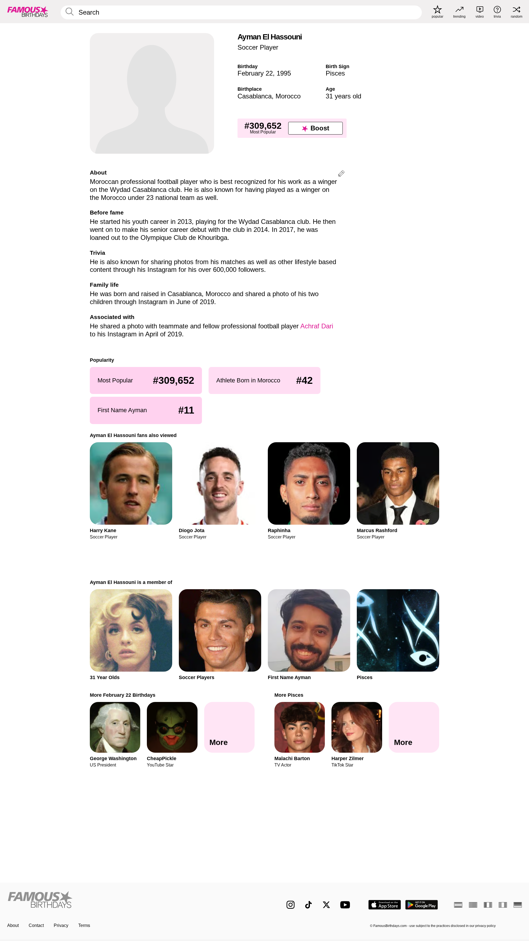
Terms (84, 925)
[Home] (134, 900)
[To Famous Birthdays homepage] (28, 11)
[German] (518, 905)
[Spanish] (458, 905)
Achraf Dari (316, 326)
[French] (488, 905)
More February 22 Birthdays (122, 695)
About (13, 925)
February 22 (255, 73)
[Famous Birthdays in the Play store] (421, 905)
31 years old (343, 96)
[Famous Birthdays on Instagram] (291, 905)
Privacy (61, 925)
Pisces (335, 73)
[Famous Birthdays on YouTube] (346, 905)
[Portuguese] (473, 905)
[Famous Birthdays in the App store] (384, 905)
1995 (284, 73)
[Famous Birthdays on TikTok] (308, 905)
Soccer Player (257, 47)
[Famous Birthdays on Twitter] (326, 905)
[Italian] (503, 905)
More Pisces (288, 695)
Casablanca (254, 96)
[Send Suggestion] (341, 174)
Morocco (288, 96)
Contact (36, 925)
